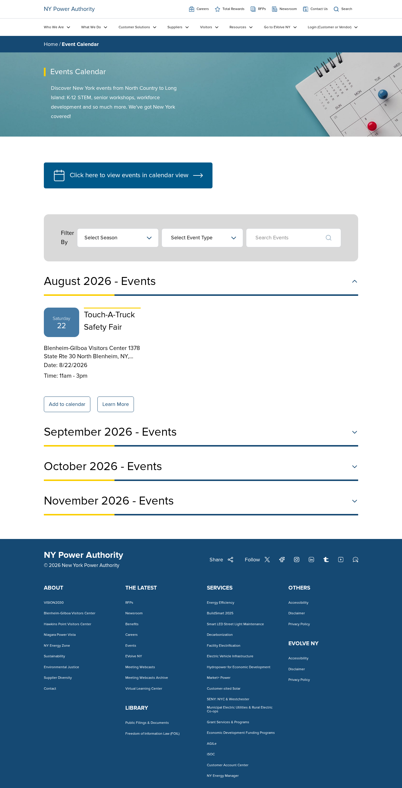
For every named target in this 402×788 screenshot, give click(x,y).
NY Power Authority (69, 9)
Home (51, 44)
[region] (201, 361)
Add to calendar (67, 404)
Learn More (115, 404)
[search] (329, 238)
